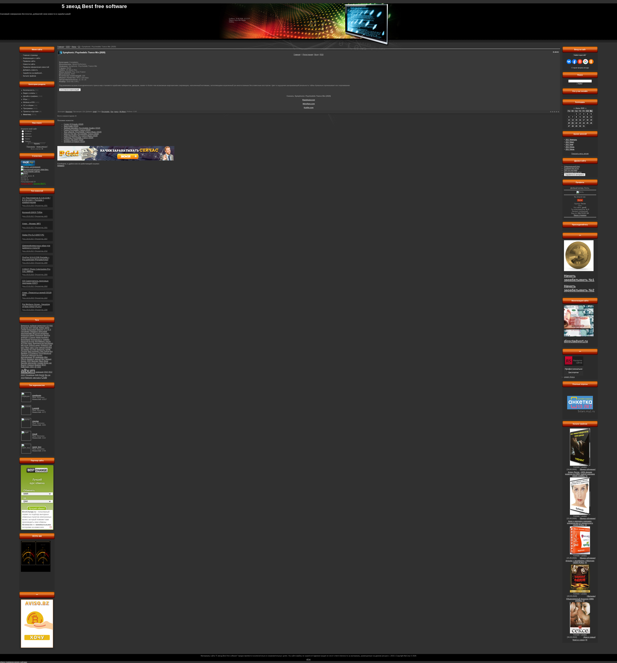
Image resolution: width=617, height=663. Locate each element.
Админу (60, 166)
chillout (32, 345)
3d (22, 349)
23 (580, 123)
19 (591, 120)
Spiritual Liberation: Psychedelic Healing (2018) (82, 128)
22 (576, 123)
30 (580, 126)
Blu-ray (47, 375)
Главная (297, 54)
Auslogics (45, 337)
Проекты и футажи (30, 111)
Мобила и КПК (29, 102)
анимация (40, 372)
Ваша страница (580, 215)
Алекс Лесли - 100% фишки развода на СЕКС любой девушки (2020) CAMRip (580, 474)
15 (576, 120)
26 (591, 123)
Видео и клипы (29, 93)
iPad (34, 349)
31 (584, 126)
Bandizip (24, 353)
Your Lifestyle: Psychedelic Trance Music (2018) (83, 132)
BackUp (47, 335)
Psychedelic (106, 111)
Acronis (31, 341)
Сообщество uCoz (571, 168)
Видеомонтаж (38, 343)
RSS (321, 54)
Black (27, 347)
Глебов (24, 329)
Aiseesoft (24, 341)
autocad (38, 359)
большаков (31, 329)
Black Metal (43, 361)
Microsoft (24, 345)
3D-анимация (38, 357)
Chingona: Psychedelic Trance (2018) (78, 138)
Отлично (28, 131)
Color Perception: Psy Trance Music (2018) (81, 136)
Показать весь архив (580, 154)
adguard (42, 347)
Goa (112, 111)
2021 (32, 367)
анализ (26, 349)
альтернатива (26, 333)
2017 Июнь (570, 147)
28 (573, 126)
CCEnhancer (33, 353)
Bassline (24, 363)
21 (79, 47)
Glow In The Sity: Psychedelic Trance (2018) (81, 134)
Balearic (28, 378)
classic (48, 341)
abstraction (32, 363)
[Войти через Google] (585, 61)
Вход (316, 54)
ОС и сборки (28, 105)
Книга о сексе (579, 640)
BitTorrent (36, 333)
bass (23, 347)
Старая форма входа (580, 68)
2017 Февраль (571, 140)
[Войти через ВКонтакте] (569, 61)
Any (51, 351)
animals (35, 328)
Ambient (44, 345)
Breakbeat (30, 375)
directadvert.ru (576, 341)
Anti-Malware (40, 341)
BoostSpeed (25, 339)
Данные (48, 359)
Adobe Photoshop (36, 335)
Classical (24, 355)
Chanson (30, 365)
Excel (41, 353)
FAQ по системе (570, 170)
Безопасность (29, 90)
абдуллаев (42, 331)
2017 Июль (570, 149)
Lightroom (32, 355)
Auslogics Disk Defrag (40, 351)
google (47, 349)
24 (584, 123)
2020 (29, 361)
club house (39, 375)
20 (569, 123)
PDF (51, 326)
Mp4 (43, 359)
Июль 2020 (580, 108)
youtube (40, 363)
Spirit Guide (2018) (71, 126)
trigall (94, 111)
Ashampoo (44, 333)
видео (37, 345)
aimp (32, 347)
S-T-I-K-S (47, 329)
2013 (50, 372)
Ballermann (25, 367)
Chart (36, 347)
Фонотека (27, 114)
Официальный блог (572, 166)
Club (44, 377)
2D (35, 367)
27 (569, 126)
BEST (44, 365)
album (28, 371)
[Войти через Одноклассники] (591, 61)
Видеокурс (25, 326)
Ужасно (28, 141)
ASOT (23, 375)
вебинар (33, 326)
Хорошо (28, 134)
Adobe (38, 337)
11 (587, 117)
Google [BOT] (39, 184)
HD (30, 349)
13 (569, 120)
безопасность (36, 339)
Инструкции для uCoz (573, 172)
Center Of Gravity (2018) (73, 124)
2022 (39, 367)
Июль (74, 47)
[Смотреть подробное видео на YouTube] (50, 527)
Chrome (24, 351)
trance (116, 111)
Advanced (47, 353)
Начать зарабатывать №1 (579, 278)
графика (46, 339)
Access (39, 355)
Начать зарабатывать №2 (579, 288)
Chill (50, 345)
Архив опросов (41, 146)
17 (584, 120)
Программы (28, 108)
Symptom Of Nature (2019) (74, 141)
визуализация (26, 357)
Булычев (24, 328)
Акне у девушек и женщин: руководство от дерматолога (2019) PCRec (580, 523)
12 (591, 117)
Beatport (38, 365)
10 (584, 117)
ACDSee (24, 343)
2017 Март (570, 142)
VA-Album (122, 111)
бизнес (24, 361)
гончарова (25, 331)
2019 (23, 378)
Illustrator (35, 361)
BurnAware (48, 343)
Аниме (41, 328)
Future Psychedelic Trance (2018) (77, 130)
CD (47, 326)
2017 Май (569, 144)
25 (587, 123)
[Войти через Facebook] (574, 61)
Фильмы (591, 596)
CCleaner (32, 337)
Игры (25, 99)
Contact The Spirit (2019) (73, 140)
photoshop (25, 335)
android (24, 337)
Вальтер (39, 329)
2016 (46, 372)
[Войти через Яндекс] (579, 61)
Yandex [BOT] (27, 184)
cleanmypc (40, 349)
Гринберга (34, 331)
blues (30, 343)
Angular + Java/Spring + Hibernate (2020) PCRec (580, 562)
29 (576, 126)
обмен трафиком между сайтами (13, 662)
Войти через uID (580, 55)
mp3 (30, 328)
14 (573, 120)
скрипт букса (569, 377)
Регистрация (308, 54)
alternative (37, 378)
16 (580, 120)
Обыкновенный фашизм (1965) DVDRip (580, 600)
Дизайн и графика (30, 96)
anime (47, 328)
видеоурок (41, 326)
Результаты (31, 146)
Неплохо (28, 136)
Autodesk (30, 359)
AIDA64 (49, 347)
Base (30, 351)
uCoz (308, 659)
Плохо (27, 139)
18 (587, 120)
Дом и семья (589, 637)
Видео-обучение (587, 469)
